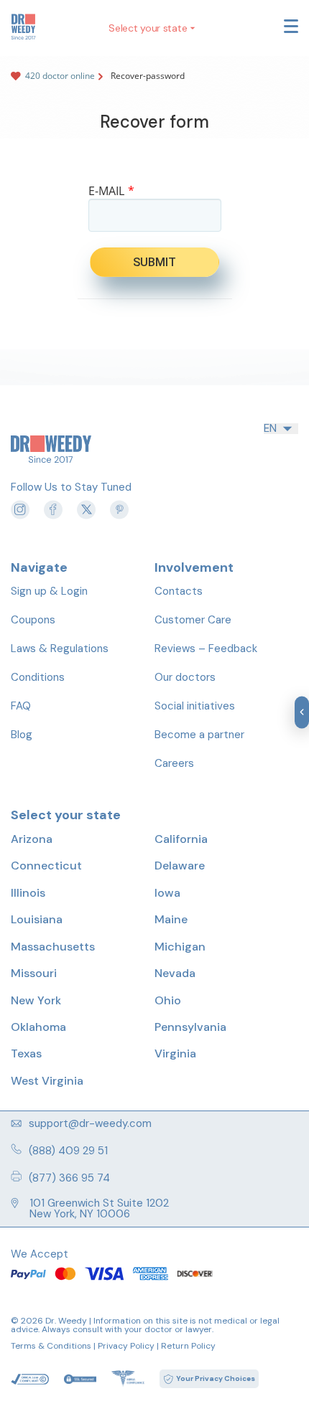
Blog (21, 734)
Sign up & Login (49, 591)
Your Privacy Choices (215, 1378)
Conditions (38, 677)
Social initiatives (194, 706)
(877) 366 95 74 (69, 1177)
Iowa (167, 892)
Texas (26, 1053)
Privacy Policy (126, 1346)
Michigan (180, 946)
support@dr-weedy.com (90, 1123)
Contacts (178, 591)
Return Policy (188, 1346)
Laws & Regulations (60, 648)
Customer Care (192, 620)
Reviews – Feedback (205, 648)
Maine (171, 919)
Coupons (33, 620)
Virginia (175, 1053)
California (181, 839)
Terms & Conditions (51, 1346)
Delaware (179, 865)
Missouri (34, 973)
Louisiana (37, 919)
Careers (174, 763)
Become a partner (199, 734)
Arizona (31, 839)
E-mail (111, 191)
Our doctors (185, 677)
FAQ (21, 706)
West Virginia (47, 1080)
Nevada (174, 973)
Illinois (28, 892)
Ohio (167, 1000)
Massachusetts (53, 946)
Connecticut (46, 865)
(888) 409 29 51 (68, 1150)
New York (36, 1000)
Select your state (148, 28)
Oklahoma (38, 1026)
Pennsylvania (190, 1026)
